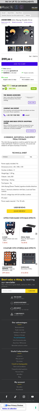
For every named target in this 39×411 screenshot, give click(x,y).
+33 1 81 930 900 (23, 309)
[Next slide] (36, 234)
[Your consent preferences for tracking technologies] (35, 407)
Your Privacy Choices (15, 405)
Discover (32, 102)
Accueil (3, 13)
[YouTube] (32, 396)
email (27, 115)
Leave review (19, 211)
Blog (19, 377)
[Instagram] (24, 396)
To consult (31, 131)
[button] (11, 49)
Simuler (34, 88)
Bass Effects (19, 13)
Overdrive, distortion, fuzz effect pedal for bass (12, 15)
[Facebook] (6, 396)
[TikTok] (15, 396)
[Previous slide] (3, 234)
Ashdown (28, 15)
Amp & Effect (11, 13)
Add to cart (19, 64)
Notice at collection (9, 409)
